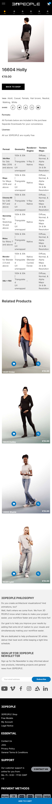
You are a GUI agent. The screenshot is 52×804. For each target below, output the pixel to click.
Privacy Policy (8, 748)
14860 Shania (9, 512)
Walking (6, 102)
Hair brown (35, 98)
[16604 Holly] (13, 107)
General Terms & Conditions (14, 752)
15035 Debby (9, 442)
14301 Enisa (9, 372)
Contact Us (6, 741)
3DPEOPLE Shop (9, 714)
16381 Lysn (8, 582)
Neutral (45, 98)
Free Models (7, 718)
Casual (17, 98)
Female (25, 98)
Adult (10, 98)
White (14, 102)
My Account (7, 722)
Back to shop (13, 87)
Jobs (3, 745)
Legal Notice (7, 725)
